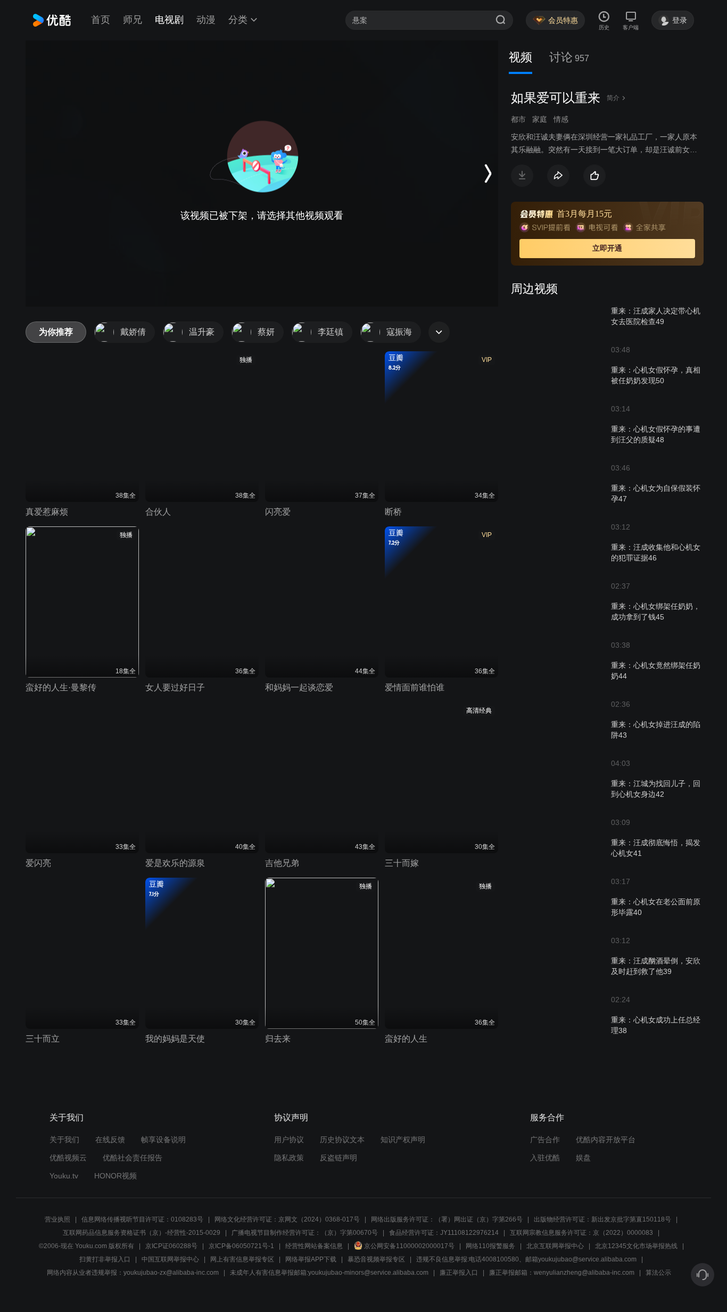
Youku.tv (63, 1175)
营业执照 (57, 1219)
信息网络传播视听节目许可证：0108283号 (142, 1219)
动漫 (206, 19)
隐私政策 (289, 1157)
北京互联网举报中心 (555, 1246)
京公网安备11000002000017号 (409, 1246)
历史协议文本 (342, 1139)
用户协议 (289, 1139)
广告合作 (545, 1139)
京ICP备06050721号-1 (241, 1246)
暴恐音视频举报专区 (376, 1259)
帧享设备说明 (163, 1139)
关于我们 (64, 1139)
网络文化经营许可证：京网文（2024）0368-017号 (287, 1219)
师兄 (132, 19)
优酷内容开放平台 (605, 1139)
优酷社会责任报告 (132, 1157)
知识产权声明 (403, 1139)
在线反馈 (110, 1139)
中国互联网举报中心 (170, 1259)
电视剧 (169, 19)
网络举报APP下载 (310, 1259)
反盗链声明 (338, 1157)
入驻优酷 (545, 1157)
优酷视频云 (68, 1157)
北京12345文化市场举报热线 (636, 1246)
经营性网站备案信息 (314, 1246)
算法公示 (658, 1272)
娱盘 (583, 1157)
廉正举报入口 (459, 1272)
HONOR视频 (115, 1175)
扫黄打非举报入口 (104, 1259)
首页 (100, 19)
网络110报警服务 (490, 1246)
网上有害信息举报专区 (242, 1259)
